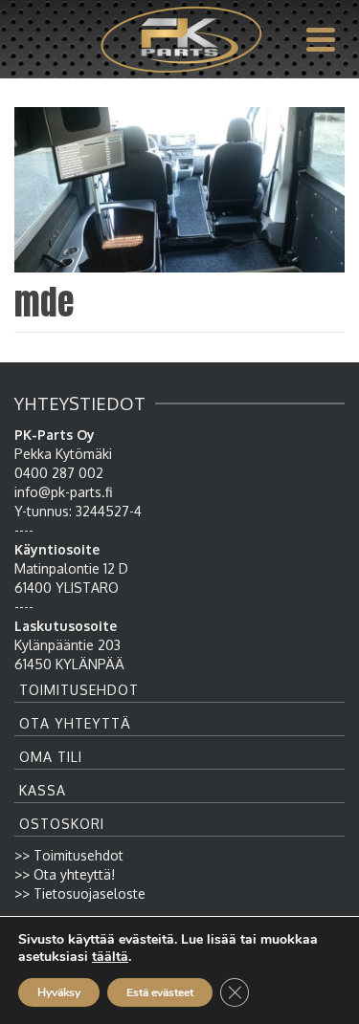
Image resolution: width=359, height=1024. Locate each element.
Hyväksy (58, 992)
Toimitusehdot (79, 690)
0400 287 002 (58, 473)
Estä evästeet (159, 992)
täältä (110, 957)
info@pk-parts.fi (63, 492)
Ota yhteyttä (75, 723)
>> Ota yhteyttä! (64, 874)
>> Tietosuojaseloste (80, 893)
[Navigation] (321, 39)
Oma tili (50, 757)
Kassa (42, 790)
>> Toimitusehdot (68, 855)
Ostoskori (61, 824)
